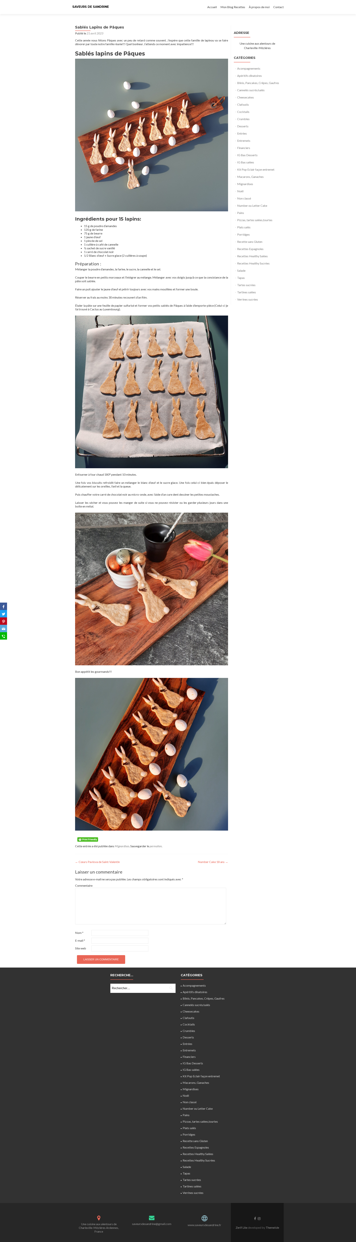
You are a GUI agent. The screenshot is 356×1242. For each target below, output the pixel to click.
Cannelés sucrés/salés (251, 90)
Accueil (212, 7)
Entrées (242, 133)
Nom (79, 932)
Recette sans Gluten (249, 241)
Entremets (243, 140)
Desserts (242, 126)
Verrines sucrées (247, 299)
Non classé (244, 198)
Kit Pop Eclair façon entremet (255, 169)
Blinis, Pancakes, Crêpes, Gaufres (258, 83)
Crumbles (243, 119)
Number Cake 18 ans (213, 862)
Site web (80, 948)
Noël (240, 191)
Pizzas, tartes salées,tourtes (254, 220)
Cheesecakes (245, 97)
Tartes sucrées (246, 285)
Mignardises (122, 846)
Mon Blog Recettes (232, 7)
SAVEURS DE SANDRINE (90, 7)
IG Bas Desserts (247, 155)
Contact (278, 7)
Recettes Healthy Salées (252, 256)
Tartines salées (246, 292)
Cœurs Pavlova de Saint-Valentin (97, 862)
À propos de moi (259, 7)
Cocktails (243, 111)
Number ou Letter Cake (252, 205)
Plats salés (243, 227)
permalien (156, 846)
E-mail (80, 940)
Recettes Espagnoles (250, 249)
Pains (240, 212)
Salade (241, 270)
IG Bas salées (245, 162)
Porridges (243, 234)
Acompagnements (248, 68)
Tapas (241, 277)
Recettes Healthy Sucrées (253, 263)
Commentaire (83, 885)
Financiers (243, 148)
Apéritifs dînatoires (249, 75)
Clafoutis (243, 104)
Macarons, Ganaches (250, 176)
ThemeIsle (272, 1227)
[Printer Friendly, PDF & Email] (88, 839)
